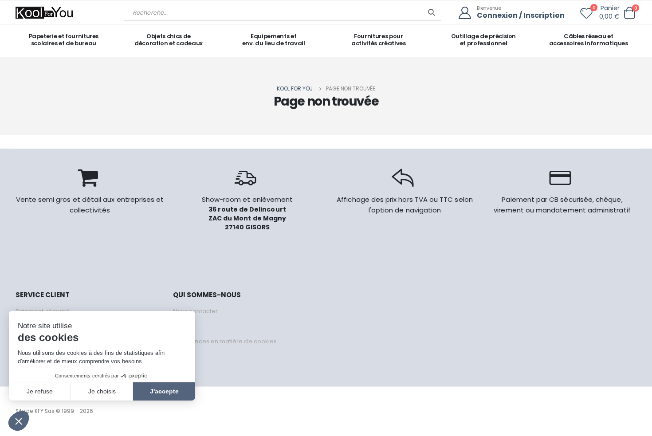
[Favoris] (586, 15)
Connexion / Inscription (521, 15)
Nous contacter (195, 311)
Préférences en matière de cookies (225, 341)
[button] (629, 13)
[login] (468, 13)
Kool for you (295, 88)
